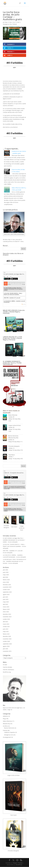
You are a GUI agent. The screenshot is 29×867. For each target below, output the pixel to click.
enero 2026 (6, 582)
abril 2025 (5, 604)
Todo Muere (12, 455)
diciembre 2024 (7, 614)
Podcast (14, 24)
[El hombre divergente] (6, 448)
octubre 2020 (6, 641)
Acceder (5, 664)
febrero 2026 (6, 579)
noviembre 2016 (7, 651)
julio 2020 (5, 648)
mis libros (5, 726)
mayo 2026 (6, 574)
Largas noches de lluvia (15, 425)
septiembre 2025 (7, 592)
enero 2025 (6, 611)
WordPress (19, 864)
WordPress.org (7, 672)
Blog (4, 718)
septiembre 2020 (7, 644)
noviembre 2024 (7, 616)
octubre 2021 (6, 626)
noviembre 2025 (7, 587)
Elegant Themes (18, 863)
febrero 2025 (6, 609)
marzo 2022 (6, 624)
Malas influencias (12, 415)
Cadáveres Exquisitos (9, 732)
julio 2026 (5, 570)
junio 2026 (5, 572)
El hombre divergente (14, 446)
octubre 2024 (6, 619)
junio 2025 (5, 599)
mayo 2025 (6, 602)
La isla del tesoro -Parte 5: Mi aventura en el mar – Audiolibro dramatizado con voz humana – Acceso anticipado (14, 561)
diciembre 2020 (7, 636)
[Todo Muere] (6, 457)
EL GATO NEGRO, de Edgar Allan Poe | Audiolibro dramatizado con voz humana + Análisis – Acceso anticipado (14, 540)
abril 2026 (5, 577)
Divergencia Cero (7, 24)
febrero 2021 (6, 634)
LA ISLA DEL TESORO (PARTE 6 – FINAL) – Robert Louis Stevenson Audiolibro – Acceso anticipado (14, 546)
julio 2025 (5, 597)
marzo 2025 (6, 607)
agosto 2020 (6, 646)
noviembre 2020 (7, 639)
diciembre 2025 (7, 584)
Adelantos (5, 716)
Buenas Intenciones (9, 728)
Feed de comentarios (8, 669)
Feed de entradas (7, 667)
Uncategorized (6, 737)
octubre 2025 (6, 589)
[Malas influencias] (5, 417)
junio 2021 (5, 629)
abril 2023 (5, 621)
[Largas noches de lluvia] (6, 427)
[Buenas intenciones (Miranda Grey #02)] (5, 438)
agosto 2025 (6, 594)
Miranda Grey (6, 723)
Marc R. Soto (8, 22)
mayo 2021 (6, 631)
